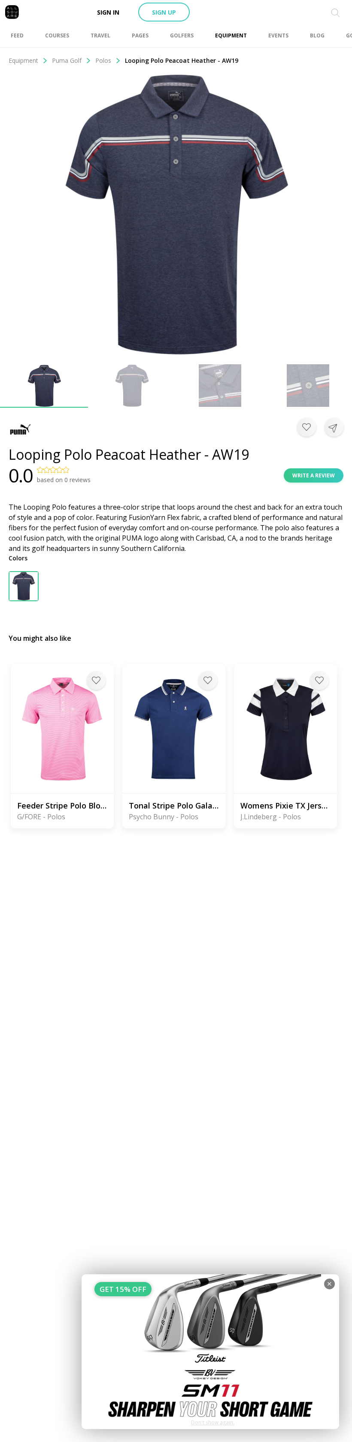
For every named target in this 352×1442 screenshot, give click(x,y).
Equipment (23, 60)
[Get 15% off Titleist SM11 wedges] (210, 1351)
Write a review (313, 475)
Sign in (108, 12)
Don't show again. (212, 1422)
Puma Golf (67, 60)
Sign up (164, 12)
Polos (103, 60)
